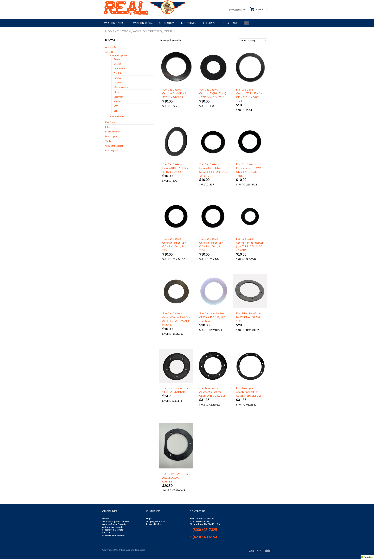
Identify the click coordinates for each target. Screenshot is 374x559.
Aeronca (118, 59)
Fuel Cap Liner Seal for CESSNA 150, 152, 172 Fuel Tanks (212, 317)
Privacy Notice (153, 524)
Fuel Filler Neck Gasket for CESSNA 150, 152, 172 (249, 317)
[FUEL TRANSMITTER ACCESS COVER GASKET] (176, 467)
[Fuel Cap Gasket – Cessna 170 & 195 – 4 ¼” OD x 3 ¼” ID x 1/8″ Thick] (250, 83)
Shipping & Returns (155, 521)
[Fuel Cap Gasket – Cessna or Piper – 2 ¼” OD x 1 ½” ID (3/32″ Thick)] (250, 158)
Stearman (118, 96)
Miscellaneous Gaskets (113, 535)
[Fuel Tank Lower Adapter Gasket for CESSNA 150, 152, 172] (213, 382)
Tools (225, 22)
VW (116, 106)
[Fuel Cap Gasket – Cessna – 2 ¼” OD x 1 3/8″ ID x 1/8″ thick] (176, 83)
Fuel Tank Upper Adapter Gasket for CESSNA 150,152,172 (248, 391)
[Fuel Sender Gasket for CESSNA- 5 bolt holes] (176, 382)
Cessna (117, 63)
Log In (149, 518)
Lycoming (118, 82)
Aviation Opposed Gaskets (115, 521)
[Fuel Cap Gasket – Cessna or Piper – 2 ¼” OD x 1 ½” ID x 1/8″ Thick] (213, 232)
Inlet (107, 126)
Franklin (118, 73)
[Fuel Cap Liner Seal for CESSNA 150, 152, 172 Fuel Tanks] (213, 307)
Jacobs (117, 77)
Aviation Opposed (115, 22)
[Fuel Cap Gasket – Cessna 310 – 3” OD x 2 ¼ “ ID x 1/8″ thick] (176, 158)
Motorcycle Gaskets (112, 529)
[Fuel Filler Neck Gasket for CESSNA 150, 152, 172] (250, 307)
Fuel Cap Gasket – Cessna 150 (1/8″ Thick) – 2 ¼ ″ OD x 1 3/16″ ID (212, 93)
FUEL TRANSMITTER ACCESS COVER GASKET (175, 477)
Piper (116, 92)
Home (109, 31)
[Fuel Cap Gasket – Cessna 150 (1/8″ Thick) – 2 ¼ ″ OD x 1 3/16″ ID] (213, 83)
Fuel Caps (209, 22)
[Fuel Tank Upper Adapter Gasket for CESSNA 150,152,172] (250, 382)
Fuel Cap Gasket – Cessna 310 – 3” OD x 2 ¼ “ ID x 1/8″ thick (175, 168)
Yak (115, 110)
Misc (235, 22)
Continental (119, 68)
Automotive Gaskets (112, 527)
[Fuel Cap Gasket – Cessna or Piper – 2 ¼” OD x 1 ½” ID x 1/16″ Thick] (176, 232)
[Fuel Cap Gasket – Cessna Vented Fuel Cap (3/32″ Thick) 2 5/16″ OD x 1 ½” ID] (176, 307)
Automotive (167, 22)
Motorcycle (189, 22)
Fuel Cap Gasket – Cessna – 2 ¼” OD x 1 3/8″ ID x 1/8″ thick (174, 93)
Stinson (117, 101)
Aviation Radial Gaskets (114, 524)
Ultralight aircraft (114, 145)
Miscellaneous (121, 87)
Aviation (124, 31)
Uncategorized (112, 150)
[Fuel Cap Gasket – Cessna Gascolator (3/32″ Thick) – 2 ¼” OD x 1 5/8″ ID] (213, 158)
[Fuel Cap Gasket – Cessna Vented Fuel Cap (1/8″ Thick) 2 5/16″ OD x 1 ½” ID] (250, 232)
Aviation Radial (143, 22)
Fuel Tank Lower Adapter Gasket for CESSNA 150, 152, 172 (212, 391)
